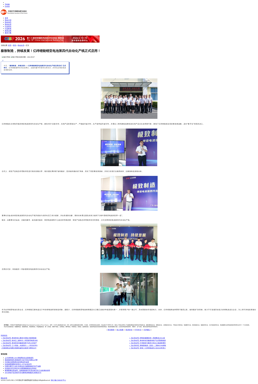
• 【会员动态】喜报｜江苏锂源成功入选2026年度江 (147, 348)
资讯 (14, 45)
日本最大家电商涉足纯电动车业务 (17, 362)
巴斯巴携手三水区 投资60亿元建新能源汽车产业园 (23, 366)
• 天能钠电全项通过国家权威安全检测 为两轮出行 (18, 348)
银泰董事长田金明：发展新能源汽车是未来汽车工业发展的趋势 (27, 370)
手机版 (7, 4)
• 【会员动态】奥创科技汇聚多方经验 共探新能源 (18, 338)
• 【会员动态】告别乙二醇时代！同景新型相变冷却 (19, 340)
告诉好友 (129, 330)
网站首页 (4, 378)
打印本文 (138, 330)
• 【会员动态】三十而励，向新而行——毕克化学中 (19, 345)
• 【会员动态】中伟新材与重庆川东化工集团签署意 (147, 343)
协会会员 (21, 45)
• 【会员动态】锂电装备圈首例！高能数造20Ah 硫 (147, 338)
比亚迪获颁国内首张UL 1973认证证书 (18, 364)
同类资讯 (4, 335)
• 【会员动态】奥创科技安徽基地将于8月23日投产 (19, 343)
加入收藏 (120, 330)
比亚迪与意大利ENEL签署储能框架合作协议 (20, 368)
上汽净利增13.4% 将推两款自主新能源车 (19, 358)
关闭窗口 (147, 330)
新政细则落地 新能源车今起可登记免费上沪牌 (21, 360)
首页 (9, 45)
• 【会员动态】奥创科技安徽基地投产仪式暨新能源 (147, 340)
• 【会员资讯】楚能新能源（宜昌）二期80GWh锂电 (147, 345)
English (7, 6)
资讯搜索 (111, 330)
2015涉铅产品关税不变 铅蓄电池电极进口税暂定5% (23, 372)
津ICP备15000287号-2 (58, 380)
